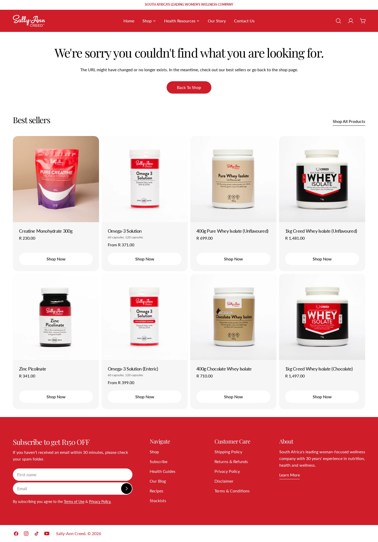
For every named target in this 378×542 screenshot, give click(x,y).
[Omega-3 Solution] (145, 179)
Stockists (158, 500)
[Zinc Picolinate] (56, 317)
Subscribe (158, 461)
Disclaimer (223, 480)
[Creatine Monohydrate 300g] (56, 179)
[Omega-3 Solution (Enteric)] (145, 317)
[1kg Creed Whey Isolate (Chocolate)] (322, 317)
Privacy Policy (227, 471)
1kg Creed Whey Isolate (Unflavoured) (321, 231)
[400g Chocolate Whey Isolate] (233, 317)
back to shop (189, 87)
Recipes (156, 490)
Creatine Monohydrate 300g (45, 231)
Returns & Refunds (231, 461)
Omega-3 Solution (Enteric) (133, 369)
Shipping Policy (228, 451)
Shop (154, 451)
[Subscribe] (126, 488)
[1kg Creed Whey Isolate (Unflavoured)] (322, 179)
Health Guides (162, 471)
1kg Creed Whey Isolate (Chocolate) (319, 369)
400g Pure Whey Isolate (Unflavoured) (232, 231)
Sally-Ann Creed (70, 533)
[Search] (338, 21)
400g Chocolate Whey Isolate (224, 369)
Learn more (289, 474)
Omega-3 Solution (124, 231)
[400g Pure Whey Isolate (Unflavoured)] (233, 179)
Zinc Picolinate (32, 369)
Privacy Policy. (100, 501)
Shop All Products (349, 121)
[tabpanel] (189, 272)
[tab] (31, 119)
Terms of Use (74, 501)
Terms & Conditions (232, 490)
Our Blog (158, 480)
